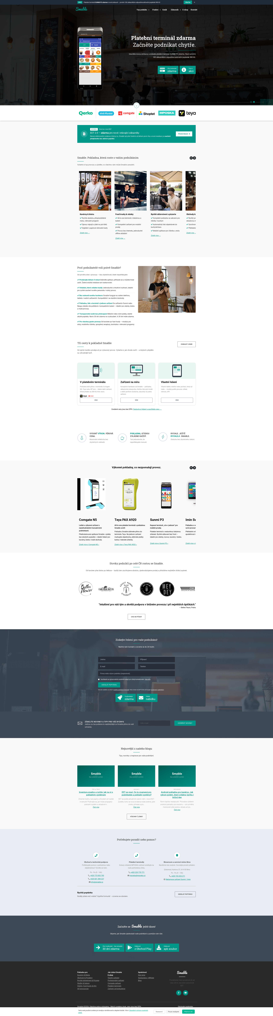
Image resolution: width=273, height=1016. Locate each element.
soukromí (154, 690)
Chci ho (187, 2)
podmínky (160, 690)
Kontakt (194, 10)
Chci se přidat (136, 617)
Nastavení (159, 1011)
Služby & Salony (83, 983)
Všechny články (136, 816)
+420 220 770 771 (137, 872)
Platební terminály (114, 986)
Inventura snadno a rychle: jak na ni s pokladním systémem (96, 793)
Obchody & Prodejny (85, 978)
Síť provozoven (83, 989)
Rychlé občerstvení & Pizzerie (88, 981)
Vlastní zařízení (113, 978)
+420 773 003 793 (97, 876)
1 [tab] (251, 102)
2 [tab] (254, 102)
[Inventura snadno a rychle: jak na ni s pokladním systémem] (96, 786)
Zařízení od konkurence (116, 989)
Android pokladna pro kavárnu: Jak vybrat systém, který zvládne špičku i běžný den (177, 795)
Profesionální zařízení (116, 981)
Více (96, 400)
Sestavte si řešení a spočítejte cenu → (147, 409)
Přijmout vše (188, 1011)
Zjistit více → (85, 233)
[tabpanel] (136, 55)
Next (199, 589)
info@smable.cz (97, 882)
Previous (74, 589)
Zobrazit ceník (186, 344)
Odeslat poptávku (109, 685)
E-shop (185, 10)
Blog (140, 981)
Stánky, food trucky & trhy (87, 986)
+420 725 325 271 (178, 876)
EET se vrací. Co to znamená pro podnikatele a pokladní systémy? (136, 793)
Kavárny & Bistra (83, 975)
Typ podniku (142, 10)
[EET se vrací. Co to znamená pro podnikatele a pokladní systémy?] (136, 786)
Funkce (155, 10)
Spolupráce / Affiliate (146, 978)
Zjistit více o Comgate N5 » (89, 545)
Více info (147, 679)
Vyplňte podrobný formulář (121, 690)
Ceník (164, 10)
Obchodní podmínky (185, 1007)
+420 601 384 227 (97, 879)
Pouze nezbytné (173, 1011)
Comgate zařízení (114, 983)
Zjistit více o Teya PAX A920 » (126, 545)
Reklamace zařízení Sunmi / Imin (178, 879)
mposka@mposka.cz (137, 876)
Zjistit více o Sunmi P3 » (159, 543)
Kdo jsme (141, 975)
